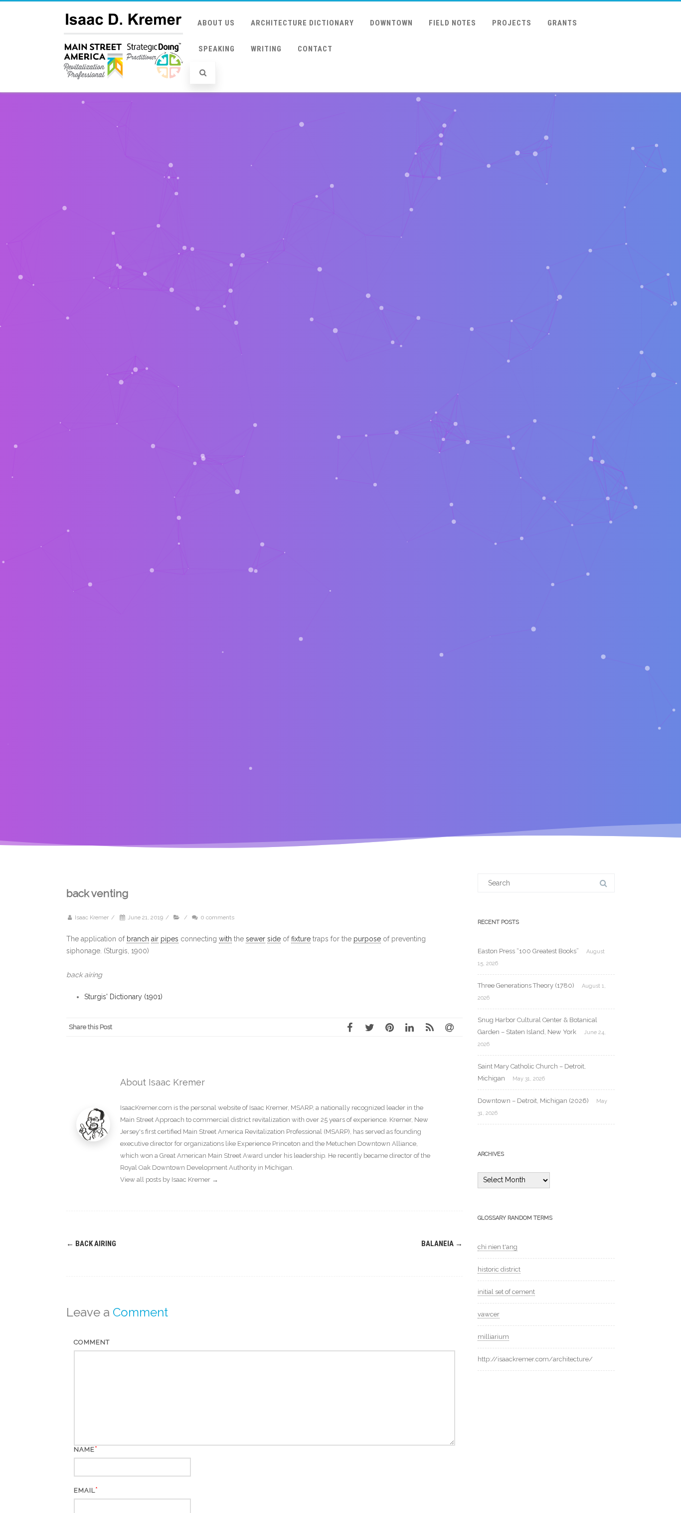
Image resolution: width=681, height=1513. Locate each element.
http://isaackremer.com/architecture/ (535, 1359)
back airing (91, 1243)
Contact (315, 48)
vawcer (489, 1314)
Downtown (391, 22)
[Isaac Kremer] (123, 89)
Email (84, 1490)
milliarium (493, 1336)
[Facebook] (353, 1027)
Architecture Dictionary (302, 22)
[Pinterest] (393, 1027)
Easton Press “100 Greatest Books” (528, 951)
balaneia (442, 1243)
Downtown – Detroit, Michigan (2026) (533, 1100)
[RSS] (433, 1027)
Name (84, 1449)
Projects (511, 22)
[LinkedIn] (413, 1027)
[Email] (453, 1027)
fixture (301, 939)
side (274, 939)
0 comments (217, 917)
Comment (92, 1342)
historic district (499, 1269)
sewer (255, 939)
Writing (266, 48)
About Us (216, 22)
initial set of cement (506, 1292)
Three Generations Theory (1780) (526, 985)
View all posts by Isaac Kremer (169, 1179)
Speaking (216, 48)
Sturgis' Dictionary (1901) (123, 997)
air (155, 939)
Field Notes (452, 22)
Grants (562, 22)
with (225, 939)
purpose (367, 939)
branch (138, 939)
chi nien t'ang (497, 1247)
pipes (169, 939)
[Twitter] (373, 1027)
